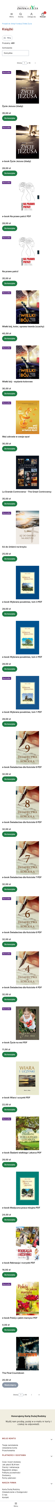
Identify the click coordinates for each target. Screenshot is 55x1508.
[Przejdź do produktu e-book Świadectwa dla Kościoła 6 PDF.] (27, 913)
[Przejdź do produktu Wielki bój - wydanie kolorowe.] (27, 362)
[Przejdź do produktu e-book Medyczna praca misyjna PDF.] (27, 1188)
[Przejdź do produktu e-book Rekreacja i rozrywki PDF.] (27, 1243)
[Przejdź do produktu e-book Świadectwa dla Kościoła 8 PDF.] (27, 803)
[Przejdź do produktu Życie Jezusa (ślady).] (27, 87)
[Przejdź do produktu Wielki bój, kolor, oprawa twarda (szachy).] (27, 307)
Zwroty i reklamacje (10, 1467)
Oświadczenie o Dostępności (14, 1492)
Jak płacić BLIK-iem (10, 1464)
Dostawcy (6, 1475)
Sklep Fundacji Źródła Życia (17, 24)
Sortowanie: (7, 48)
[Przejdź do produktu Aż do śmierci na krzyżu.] (27, 527)
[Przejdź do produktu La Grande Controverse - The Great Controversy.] (27, 472)
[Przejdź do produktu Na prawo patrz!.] (27, 252)
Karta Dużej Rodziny (11, 1489)
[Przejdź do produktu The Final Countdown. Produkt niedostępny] (27, 1353)
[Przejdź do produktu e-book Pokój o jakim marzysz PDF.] (27, 1298)
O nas (4, 1495)
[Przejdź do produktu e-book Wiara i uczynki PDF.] (27, 1078)
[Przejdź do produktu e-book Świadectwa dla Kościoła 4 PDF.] (27, 968)
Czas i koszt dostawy (11, 1462)
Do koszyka (9, 118)
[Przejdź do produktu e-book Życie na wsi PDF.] (27, 1023)
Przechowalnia (8, 1450)
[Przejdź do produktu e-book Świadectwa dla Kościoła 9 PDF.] (27, 748)
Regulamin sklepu (9, 1470)
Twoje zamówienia (10, 1445)
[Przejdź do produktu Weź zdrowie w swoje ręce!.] (27, 417)
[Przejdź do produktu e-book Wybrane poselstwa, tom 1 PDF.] (27, 692)
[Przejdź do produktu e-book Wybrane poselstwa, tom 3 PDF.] (27, 582)
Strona (19, 63)
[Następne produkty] (31, 1395)
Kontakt (5, 1497)
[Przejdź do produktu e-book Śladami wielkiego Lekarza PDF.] (27, 1133)
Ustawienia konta (9, 1448)
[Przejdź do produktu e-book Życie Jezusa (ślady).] (27, 142)
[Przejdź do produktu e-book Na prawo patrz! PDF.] (27, 197)
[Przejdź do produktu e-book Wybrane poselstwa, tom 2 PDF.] (27, 637)
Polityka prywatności (11, 1472)
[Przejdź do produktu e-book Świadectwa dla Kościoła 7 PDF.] (27, 858)
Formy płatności (9, 1478)
